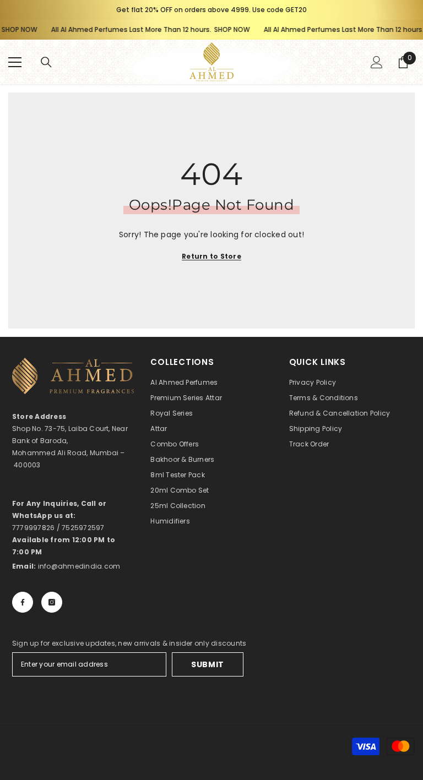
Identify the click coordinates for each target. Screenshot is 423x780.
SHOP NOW (225, 29)
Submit (207, 664)
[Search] (46, 62)
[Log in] (377, 62)
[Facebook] (22, 602)
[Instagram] (51, 602)
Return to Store (211, 256)
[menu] (14, 62)
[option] (211, 10)
